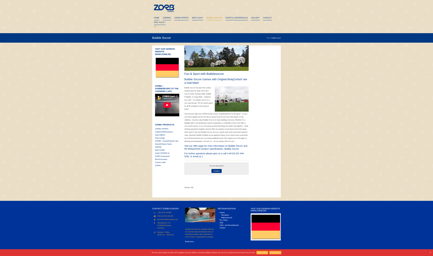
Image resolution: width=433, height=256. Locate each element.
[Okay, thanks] (430, 252)
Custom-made (160, 162)
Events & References (237, 18)
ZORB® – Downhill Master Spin (166, 141)
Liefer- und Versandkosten (229, 225)
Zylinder (158, 165)
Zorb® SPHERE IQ (162, 153)
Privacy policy (275, 252)
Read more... (190, 241)
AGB (221, 223)
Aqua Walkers (160, 135)
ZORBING (167, 18)
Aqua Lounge (160, 138)
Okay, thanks (262, 252)
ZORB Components (162, 156)
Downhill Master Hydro (163, 144)
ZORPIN (158, 147)
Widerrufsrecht (226, 218)
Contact (267, 18)
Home (156, 18)
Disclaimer (225, 215)
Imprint (222, 212)
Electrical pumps (161, 159)
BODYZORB (160, 150)
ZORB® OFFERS (181, 18)
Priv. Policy (160, 22)
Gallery (255, 18)
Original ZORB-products (164, 132)
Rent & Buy (197, 18)
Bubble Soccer (214, 18)
